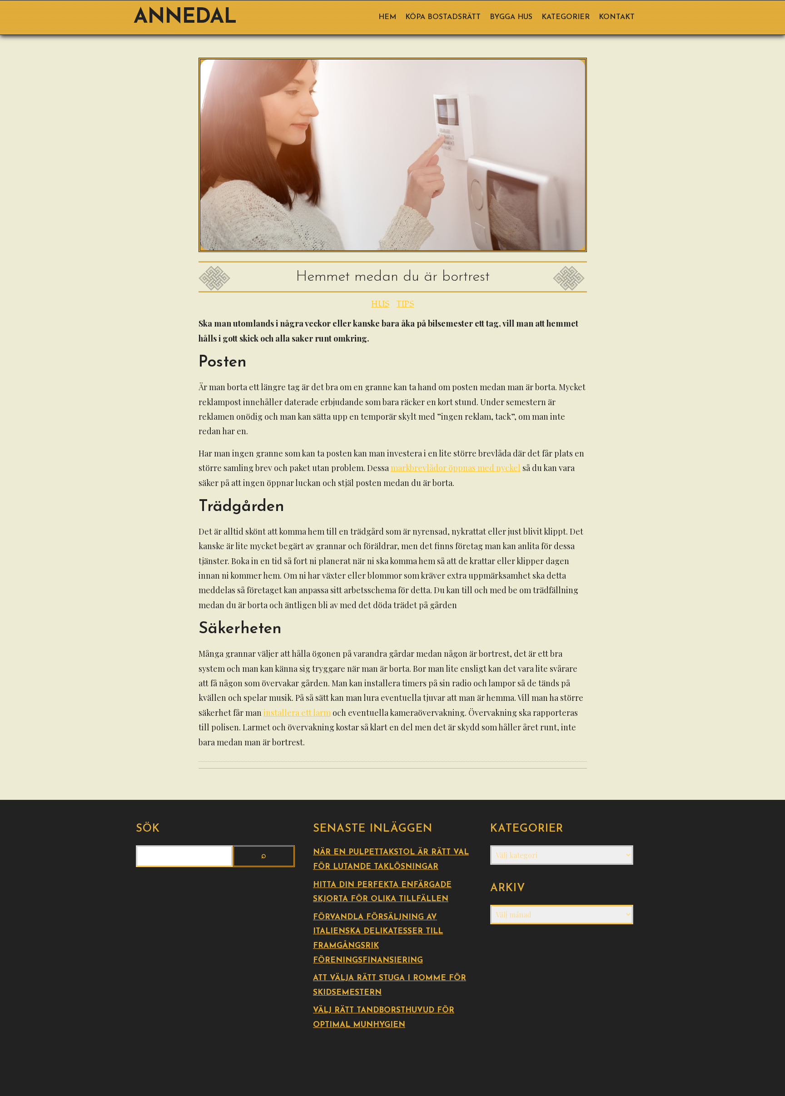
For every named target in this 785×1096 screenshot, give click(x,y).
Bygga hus (511, 17)
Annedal (185, 17)
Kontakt (617, 17)
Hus (380, 304)
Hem (387, 17)
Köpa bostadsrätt (443, 17)
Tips (405, 304)
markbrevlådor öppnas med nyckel (456, 467)
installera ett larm (297, 712)
